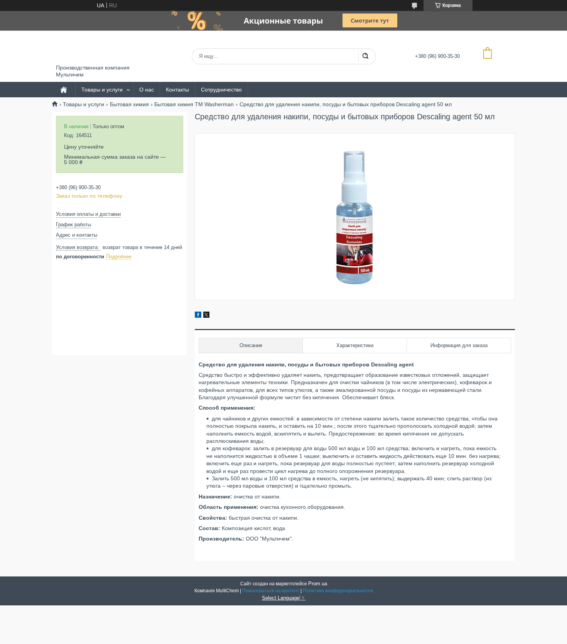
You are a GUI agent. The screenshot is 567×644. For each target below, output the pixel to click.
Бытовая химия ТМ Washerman (194, 104)
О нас (146, 89)
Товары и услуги (102, 89)
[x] (206, 316)
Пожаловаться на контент (270, 590)
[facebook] (198, 316)
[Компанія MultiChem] (85, 47)
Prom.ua (317, 583)
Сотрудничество (221, 89)
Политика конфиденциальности (338, 590)
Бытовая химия (129, 104)
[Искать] (365, 56)
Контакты (177, 89)
